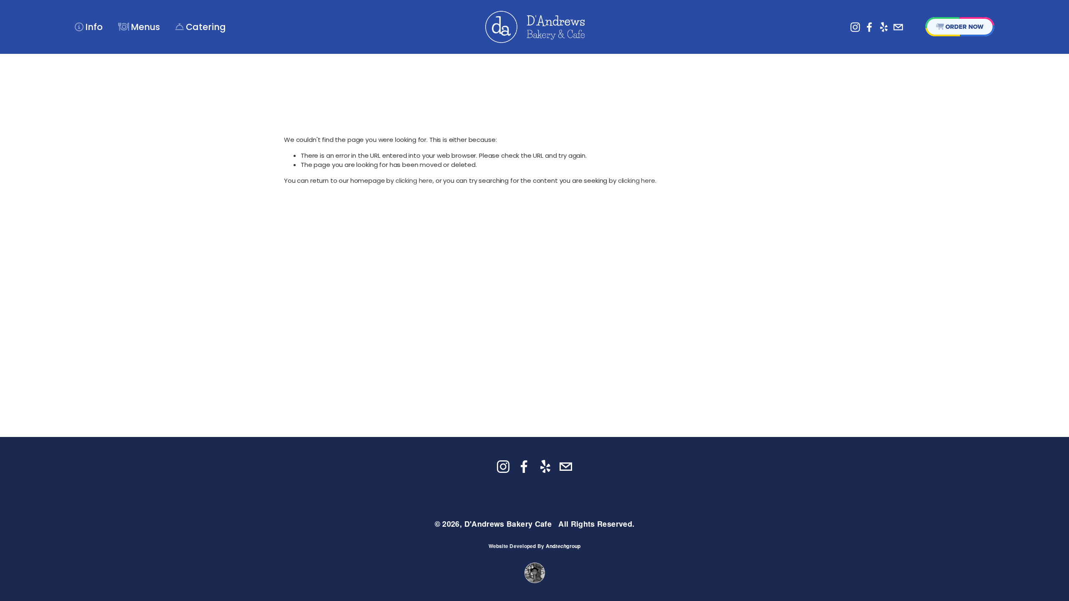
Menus (139, 27)
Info (89, 27)
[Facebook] (869, 27)
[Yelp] (883, 27)
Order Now (960, 26)
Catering (200, 27)
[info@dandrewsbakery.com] (898, 27)
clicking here (414, 180)
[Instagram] (855, 27)
